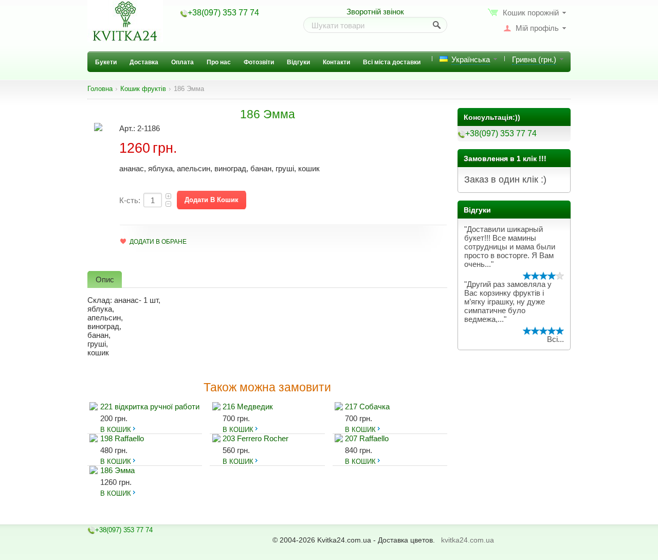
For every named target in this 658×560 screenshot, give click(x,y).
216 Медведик (248, 406)
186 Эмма (117, 470)
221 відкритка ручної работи (149, 406)
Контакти (336, 62)
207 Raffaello (367, 438)
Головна (100, 89)
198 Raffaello (122, 438)
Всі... (555, 339)
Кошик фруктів (143, 89)
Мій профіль (537, 28)
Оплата (182, 62)
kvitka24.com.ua (467, 540)
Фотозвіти (259, 62)
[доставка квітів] (125, 21)
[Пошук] (437, 25)
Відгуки (298, 62)
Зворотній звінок (375, 11)
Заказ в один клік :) (505, 179)
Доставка (144, 62)
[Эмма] (98, 126)
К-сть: (129, 200)
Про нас (219, 62)
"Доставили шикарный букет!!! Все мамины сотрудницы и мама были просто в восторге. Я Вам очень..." (509, 246)
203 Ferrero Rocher (255, 438)
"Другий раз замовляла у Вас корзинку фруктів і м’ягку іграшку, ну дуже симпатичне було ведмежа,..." (508, 301)
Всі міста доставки (392, 62)
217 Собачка (367, 406)
